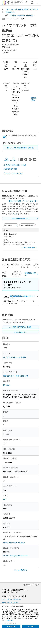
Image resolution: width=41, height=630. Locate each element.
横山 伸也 (7, 385)
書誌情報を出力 (11, 169)
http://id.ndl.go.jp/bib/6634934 (15, 555)
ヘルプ (15, 214)
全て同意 (31, 626)
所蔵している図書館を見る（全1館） (20, 147)
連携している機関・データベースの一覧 (22, 201)
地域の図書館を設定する (20, 218)
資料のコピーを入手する (10, 602)
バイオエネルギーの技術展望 (14, 357)
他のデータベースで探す (14, 173)
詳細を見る (34, 98)
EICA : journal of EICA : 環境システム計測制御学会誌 (22, 10)
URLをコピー (13, 161)
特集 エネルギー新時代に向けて (15, 376)
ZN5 (5, 499)
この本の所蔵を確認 (28, 247)
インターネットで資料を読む (12, 599)
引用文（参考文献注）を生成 (16, 165)
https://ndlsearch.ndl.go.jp (14, 542)
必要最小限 (11, 626)
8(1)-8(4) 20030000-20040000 (21, 15)
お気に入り (6, 161)
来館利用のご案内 (30, 274)
